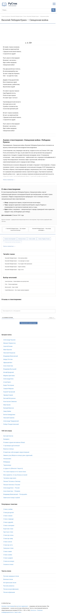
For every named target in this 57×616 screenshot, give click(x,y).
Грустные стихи (8, 532)
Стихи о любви (7, 509)
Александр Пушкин (9, 340)
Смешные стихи (8, 548)
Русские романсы (8, 586)
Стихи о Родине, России (44, 238)
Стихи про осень (8, 535)
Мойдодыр (6, 462)
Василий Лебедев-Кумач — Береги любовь (15, 266)
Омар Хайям (7, 411)
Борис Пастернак (8, 385)
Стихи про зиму (8, 538)
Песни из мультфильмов (10, 589)
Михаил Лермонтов (9, 343)
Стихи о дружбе (8, 522)
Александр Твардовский (11, 421)
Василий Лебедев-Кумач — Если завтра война (16, 258)
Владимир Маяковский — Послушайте (15, 494)
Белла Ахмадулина (9, 414)
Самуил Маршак (8, 388)
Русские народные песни (11, 576)
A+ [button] (30, 42)
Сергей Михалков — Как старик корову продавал (17, 290)
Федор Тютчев (7, 359)
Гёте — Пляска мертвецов (11, 284)
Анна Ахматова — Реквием (11, 491)
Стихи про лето (8, 545)
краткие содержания (22, 606)
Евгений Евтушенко (9, 398)
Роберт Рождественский (11, 424)
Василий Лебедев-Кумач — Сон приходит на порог (17, 260)
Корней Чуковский (9, 392)
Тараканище (7, 465)
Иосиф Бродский (8, 372)
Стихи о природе (8, 519)
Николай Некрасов (9, 353)
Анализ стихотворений (10, 238)
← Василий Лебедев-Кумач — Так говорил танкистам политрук (15, 229)
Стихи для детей (8, 512)
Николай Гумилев (8, 418)
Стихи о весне (7, 541)
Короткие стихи (8, 529)
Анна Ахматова (8, 366)
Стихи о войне (31, 238)
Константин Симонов (10, 401)
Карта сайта (17, 612)
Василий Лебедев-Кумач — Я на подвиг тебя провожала (18, 263)
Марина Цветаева (9, 375)
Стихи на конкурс (8, 561)
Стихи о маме (7, 551)
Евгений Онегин (8, 436)
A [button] (25, 43)
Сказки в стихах (8, 564)
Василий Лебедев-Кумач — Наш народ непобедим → (41, 229)
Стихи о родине (8, 558)
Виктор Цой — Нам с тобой (11, 287)
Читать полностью (8, 179)
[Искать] (53, 10)
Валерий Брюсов (8, 408)
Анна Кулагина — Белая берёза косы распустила (17, 281)
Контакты (33, 610)
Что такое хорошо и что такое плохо (14, 471)
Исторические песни (9, 582)
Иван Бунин (7, 405)
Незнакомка (7, 458)
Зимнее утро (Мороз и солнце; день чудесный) (17, 455)
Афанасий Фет (7, 362)
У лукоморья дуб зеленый (11, 445)
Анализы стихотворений (8, 606)
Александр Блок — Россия (11, 488)
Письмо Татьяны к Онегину (11, 481)
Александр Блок (8, 379)
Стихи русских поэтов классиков (12, 242)
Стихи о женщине (8, 525)
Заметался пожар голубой (11, 497)
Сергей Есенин (7, 346)
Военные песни (22, 238)
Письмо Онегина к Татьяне (11, 484)
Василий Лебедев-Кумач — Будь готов (14, 269)
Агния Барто (7, 382)
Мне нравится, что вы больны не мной (15, 475)
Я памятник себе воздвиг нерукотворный (16, 452)
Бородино (6, 439)
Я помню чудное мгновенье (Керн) (14, 442)
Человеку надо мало (9, 478)
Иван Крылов (7, 349)
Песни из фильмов (9, 592)
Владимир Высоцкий (9, 369)
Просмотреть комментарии (28, 323)
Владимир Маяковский (10, 356)
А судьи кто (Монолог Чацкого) (13, 468)
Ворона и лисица (8, 449)
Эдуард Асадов (8, 395)
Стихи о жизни (7, 515)
